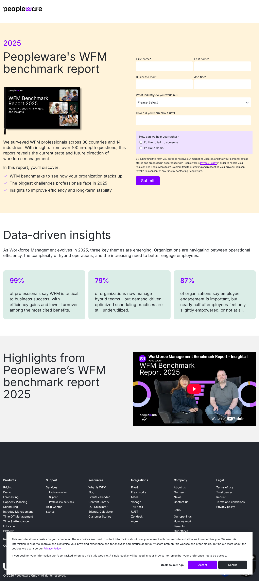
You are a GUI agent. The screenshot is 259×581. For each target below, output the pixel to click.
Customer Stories (99, 516)
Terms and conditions (230, 502)
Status (50, 511)
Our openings (183, 516)
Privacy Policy (52, 548)
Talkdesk (137, 506)
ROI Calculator (97, 506)
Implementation (58, 492)
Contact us (181, 502)
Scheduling (10, 506)
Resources (95, 480)
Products (9, 480)
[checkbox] (193, 144)
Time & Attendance (16, 521)
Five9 (134, 487)
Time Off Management (18, 516)
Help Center (54, 506)
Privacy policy (225, 506)
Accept (202, 564)
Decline (233, 564)
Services (51, 487)
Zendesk (137, 516)
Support (51, 480)
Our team (180, 492)
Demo (7, 492)
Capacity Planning (15, 502)
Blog (91, 492)
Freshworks (138, 492)
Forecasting (11, 497)
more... (135, 521)
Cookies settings (172, 564)
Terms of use (224, 487)
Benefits (179, 526)
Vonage (136, 502)
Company (180, 480)
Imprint (221, 497)
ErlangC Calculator (100, 511)
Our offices (181, 531)
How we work (183, 521)
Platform (8, 531)
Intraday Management (18, 511)
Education (9, 526)
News (177, 497)
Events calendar (99, 497)
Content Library (98, 502)
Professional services (61, 501)
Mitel (134, 497)
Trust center (224, 492)
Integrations (139, 480)
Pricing (7, 487)
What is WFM (97, 487)
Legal (220, 480)
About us (180, 487)
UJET (134, 511)
